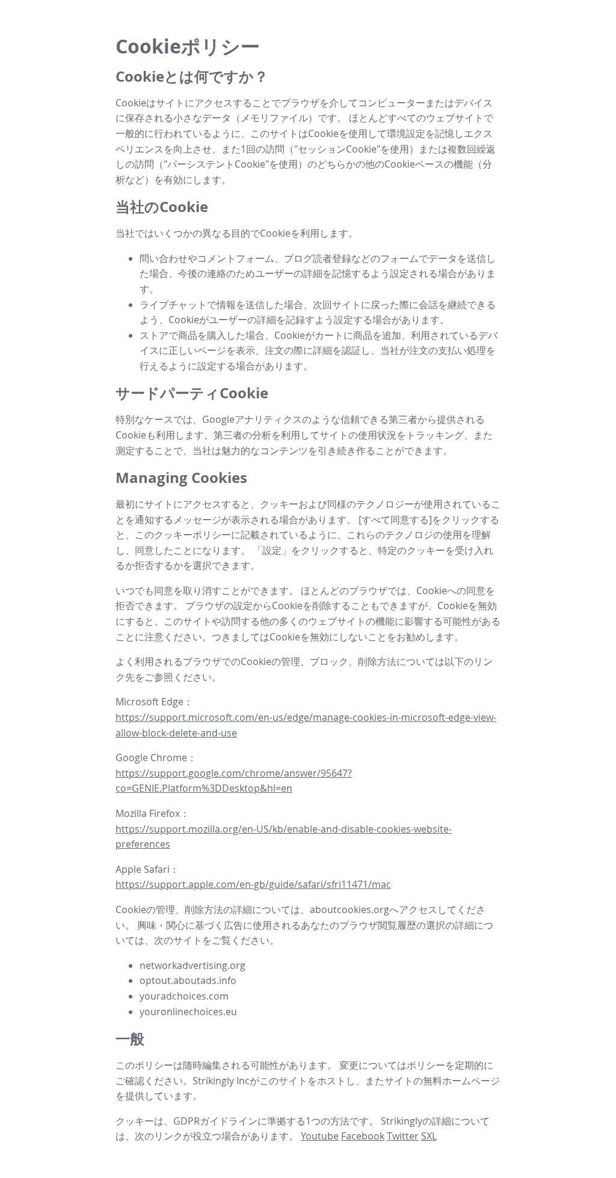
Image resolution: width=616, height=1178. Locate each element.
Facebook (362, 1136)
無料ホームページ (461, 1080)
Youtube (320, 1136)
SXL (429, 1136)
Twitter (403, 1136)
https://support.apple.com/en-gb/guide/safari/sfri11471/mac (253, 884)
